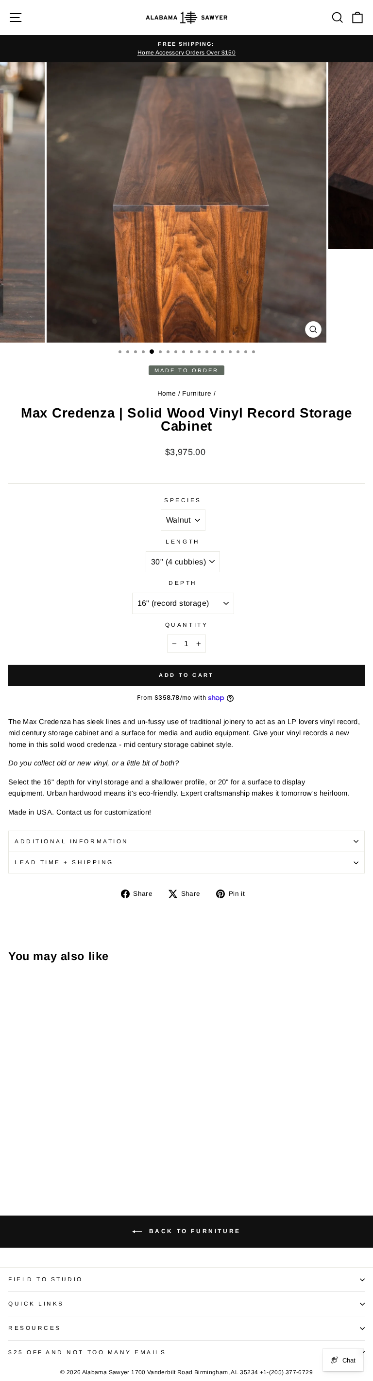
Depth (183, 583)
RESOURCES (34, 1328)
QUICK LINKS (36, 1303)
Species (183, 500)
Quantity (186, 624)
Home (166, 393)
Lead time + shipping (64, 862)
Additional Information (72, 841)
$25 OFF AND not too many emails (87, 1352)
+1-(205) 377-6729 (286, 1372)
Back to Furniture (193, 1231)
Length (183, 541)
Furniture (196, 393)
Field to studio (45, 1279)
